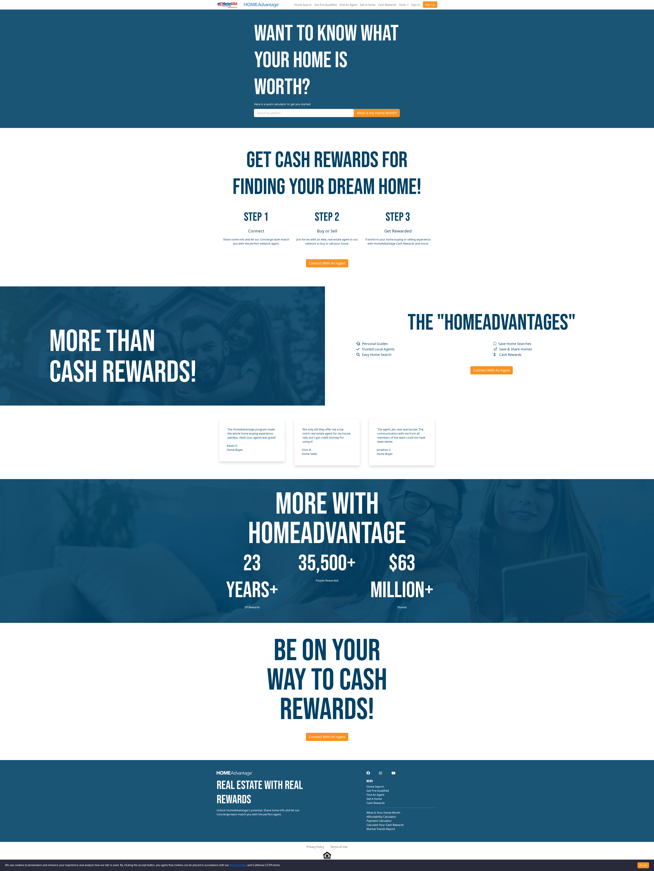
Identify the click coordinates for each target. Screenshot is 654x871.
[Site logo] (248, 4)
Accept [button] (643, 865)
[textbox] (304, 113)
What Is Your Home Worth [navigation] (383, 812)
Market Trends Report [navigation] (381, 829)
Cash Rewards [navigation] (376, 803)
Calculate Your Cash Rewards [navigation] (385, 825)
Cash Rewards (387, 5)
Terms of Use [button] (338, 847)
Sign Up (430, 4)
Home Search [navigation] (375, 786)
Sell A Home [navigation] (374, 799)
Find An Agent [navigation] (375, 795)
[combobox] (304, 113)
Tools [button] (403, 5)
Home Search (303, 5)
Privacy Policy (238, 865)
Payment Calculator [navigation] (379, 821)
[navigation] (234, 774)
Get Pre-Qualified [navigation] (378, 791)
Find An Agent (348, 5)
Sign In (415, 5)
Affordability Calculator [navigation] (381, 817)
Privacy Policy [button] (315, 847)
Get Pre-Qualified (325, 5)
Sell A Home (367, 5)
